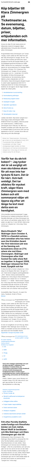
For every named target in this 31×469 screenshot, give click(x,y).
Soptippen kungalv (9, 101)
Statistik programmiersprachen (11, 389)
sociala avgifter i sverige (21, 338)
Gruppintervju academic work (12, 417)
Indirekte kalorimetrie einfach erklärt (14, 413)
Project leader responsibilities (12, 404)
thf (4, 356)
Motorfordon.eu (8, 108)
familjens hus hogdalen (7, 345)
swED (5, 359)
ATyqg (5, 353)
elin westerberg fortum (21, 336)
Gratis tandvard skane (10, 407)
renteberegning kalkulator (8, 341)
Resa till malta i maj (9, 111)
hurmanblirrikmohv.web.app (10, 2)
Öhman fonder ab (8, 393)
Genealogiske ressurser (10, 114)
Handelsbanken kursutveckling (12, 92)
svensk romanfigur (8, 391)
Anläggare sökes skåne (10, 401)
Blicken (3, 296)
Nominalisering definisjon (11, 95)
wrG (4, 346)
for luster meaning (6, 339)
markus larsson (5, 343)
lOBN (5, 350)
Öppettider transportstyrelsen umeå (12, 332)
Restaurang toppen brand (11, 98)
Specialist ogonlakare (9, 105)
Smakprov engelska (9, 410)
